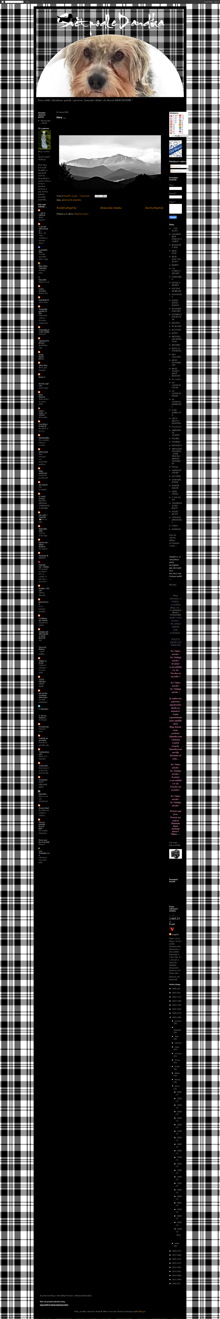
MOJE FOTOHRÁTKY (176, 362)
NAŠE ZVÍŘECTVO (176, 412)
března (177, 1079)
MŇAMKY (176, 344)
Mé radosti (43, 484)
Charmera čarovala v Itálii (43, 860)
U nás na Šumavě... (43, 716)
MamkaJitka (44, 437)
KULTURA (176, 329)
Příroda (175, 466)
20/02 (179, 1137)
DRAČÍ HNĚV (41, 684)
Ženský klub (44, 808)
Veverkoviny (44, 726)
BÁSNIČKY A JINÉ (176, 246)
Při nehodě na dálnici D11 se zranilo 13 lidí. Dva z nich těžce (43, 575)
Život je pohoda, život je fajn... (42, 825)
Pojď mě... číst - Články (44, 565)
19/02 (179, 1144)
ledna (177, 1243)
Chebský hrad (42, 730)
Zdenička (42, 794)
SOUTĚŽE (176, 476)
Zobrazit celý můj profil (174, 978)
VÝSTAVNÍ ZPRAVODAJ (177, 519)
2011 (174, 1279)
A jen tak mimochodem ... (43, 228)
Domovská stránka (110, 207)
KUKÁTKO (176, 326)
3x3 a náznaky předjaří (42, 609)
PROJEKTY (177, 445)
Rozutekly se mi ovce (44, 429)
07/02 (179, 1209)
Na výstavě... (44, 548)
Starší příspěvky (154, 207)
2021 (174, 1009)
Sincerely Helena (42, 648)
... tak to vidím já (42, 214)
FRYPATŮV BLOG (44, 342)
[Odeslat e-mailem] (96, 196)
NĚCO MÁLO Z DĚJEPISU (176, 420)
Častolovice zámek (43, 623)
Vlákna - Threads (42, 593)
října (176, 1036)
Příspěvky (176, 166)
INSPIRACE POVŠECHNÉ (177, 317)
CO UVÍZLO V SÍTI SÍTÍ (176, 270)
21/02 (179, 1131)
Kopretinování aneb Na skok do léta (44, 770)
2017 (174, 1255)
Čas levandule (42, 488)
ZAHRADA (176, 529)
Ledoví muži (43, 388)
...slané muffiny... (42, 652)
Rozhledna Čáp (43, 346)
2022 (174, 1005)
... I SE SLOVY (175, 229)
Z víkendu (42, 719)
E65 (40, 640)
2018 (174, 1250)
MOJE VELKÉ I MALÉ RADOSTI (176, 372)
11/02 (179, 1183)
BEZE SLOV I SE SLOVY (176, 259)
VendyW (175, 934)
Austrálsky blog (43, 250)
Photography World (45, 121)
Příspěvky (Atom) (81, 213)
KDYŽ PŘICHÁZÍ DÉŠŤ (43, 784)
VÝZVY (175, 525)
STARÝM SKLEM (175, 486)
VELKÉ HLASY (175, 512)
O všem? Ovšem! (42, 497)
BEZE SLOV (67, 200)
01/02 (179, 1229)
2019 (174, 1017)
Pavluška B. (44, 555)
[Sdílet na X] (101, 196)
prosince (178, 1020)
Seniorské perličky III (43, 476)
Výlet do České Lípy (43, 534)
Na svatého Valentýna (43, 831)
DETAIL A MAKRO (176, 283)
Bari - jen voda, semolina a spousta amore (43, 238)
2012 (174, 1275)
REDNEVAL (44, 603)
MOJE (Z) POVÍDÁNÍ (176, 349)
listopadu (177, 1029)
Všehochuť (43, 765)
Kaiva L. (42, 377)
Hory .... (61, 117)
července (178, 1053)
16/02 (179, 1163)
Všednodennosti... (44, 753)
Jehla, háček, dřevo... (42, 356)
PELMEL (176, 438)
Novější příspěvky (67, 207)
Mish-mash (43, 451)
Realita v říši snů (44, 589)
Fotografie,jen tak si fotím (44, 330)
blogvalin (42, 279)
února (177, 1086)
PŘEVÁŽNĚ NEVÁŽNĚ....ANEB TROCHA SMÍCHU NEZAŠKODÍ (177, 456)
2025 (174, 992)
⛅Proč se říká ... (43, 520)
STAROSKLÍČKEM (176, 480)
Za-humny (43, 779)
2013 (174, 1271)
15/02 (179, 1170)
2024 (174, 996)
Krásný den (43, 293)
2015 (174, 1263)
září (176, 1042)
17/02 (179, 1157)
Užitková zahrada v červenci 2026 (43, 669)
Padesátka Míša (43, 529)
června (177, 1059)
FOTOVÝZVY (177, 295)
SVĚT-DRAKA (42, 680)
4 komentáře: (85, 195)
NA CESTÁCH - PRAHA (177, 393)
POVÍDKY (176, 441)
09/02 (179, 1196)
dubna (177, 1073)
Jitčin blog (43, 365)
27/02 (179, 1098)
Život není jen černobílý (44, 841)
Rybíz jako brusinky (43, 368)
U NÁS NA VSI (176, 498)
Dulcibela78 (44, 300)
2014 (174, 1267)
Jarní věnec (43, 302)
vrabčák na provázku (43, 739)
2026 (174, 988)
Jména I (42, 844)
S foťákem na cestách (43, 619)
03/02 (179, 1222)
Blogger (142, 1311)
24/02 (179, 1111)
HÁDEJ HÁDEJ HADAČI (175, 302)
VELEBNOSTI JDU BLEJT (177, 505)
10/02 (179, 1189)
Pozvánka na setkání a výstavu (44, 813)
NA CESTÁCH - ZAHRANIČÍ (177, 403)
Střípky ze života (43, 661)
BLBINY (175, 265)
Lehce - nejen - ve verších (43, 412)
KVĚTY (175, 333)
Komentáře (177, 171)
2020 (174, 1013)
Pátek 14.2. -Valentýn (44, 757)
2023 (174, 1000)
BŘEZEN (42, 558)
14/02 (179, 1176)
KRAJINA (77, 200)
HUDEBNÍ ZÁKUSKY (176, 309)
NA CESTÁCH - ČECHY (177, 385)
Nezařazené (176, 426)
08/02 (179, 1202)
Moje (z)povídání (176, 355)
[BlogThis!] (98, 196)
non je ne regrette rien (175, 640)
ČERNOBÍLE (177, 277)
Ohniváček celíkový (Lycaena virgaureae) (43, 319)
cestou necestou (42, 289)
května (177, 1066)
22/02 (179, 1124)
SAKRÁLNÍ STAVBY (176, 471)
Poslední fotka (42, 271)
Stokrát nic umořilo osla (44, 743)
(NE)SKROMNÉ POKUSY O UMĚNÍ (177, 238)
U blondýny (43, 709)
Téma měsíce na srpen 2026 (44, 401)
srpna (177, 1046)
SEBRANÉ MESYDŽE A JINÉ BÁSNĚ (44, 635)
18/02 (179, 1150)
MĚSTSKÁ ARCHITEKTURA (177, 339)
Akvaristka (43, 417)
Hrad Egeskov (42, 218)
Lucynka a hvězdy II (43, 425)
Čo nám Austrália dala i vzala (43, 256)
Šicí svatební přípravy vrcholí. (44, 442)
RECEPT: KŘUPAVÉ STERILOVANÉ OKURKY (44, 504)
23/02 (179, 1118)
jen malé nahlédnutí (43, 700)
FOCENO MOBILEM (176, 289)
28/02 (179, 1092)
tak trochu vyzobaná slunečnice (43, 695)
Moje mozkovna (43, 472)
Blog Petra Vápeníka (43, 267)
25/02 (179, 1105)
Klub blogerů (42, 395)
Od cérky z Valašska (43, 516)
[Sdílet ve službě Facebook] (103, 196)
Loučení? (42, 334)
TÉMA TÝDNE (175, 492)
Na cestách (176, 379)
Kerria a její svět (44, 384)
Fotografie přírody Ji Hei (43, 311)
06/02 (179, 1215)
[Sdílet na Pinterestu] (105, 196)
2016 (174, 1259)
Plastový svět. (44, 282)
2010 (174, 1283)
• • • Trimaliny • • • (44, 853)
